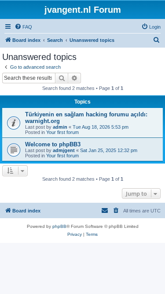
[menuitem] (23, 27)
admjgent (64, 150)
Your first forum (62, 132)
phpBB (59, 226)
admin (60, 127)
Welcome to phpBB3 (53, 144)
